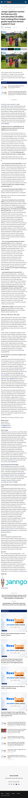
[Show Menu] (1, 2)
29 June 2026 (10, 733)
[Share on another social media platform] (24, 49)
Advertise (7, 793)
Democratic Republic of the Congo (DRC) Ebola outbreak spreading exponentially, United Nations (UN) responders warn (13, 713)
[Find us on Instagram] (13, 784)
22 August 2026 (11, 88)
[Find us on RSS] (18, 784)
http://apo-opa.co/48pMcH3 (8, 378)
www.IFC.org (24, 571)
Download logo (4, 588)
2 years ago (15, 27)
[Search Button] (25, 2)
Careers (13, 793)
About (2, 793)
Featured (5, 6)
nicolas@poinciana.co (6, 427)
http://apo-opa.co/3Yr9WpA (10, 482)
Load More (14, 99)
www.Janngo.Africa (12, 461)
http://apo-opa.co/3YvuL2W (11, 106)
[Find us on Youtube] (16, 784)
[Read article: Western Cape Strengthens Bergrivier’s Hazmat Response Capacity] (4, 87)
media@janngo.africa (6, 425)
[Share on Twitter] (11, 49)
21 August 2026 (11, 759)
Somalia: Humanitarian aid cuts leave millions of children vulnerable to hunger (16, 737)
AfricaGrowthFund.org (6, 530)
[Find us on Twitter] (11, 784)
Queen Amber (8, 27)
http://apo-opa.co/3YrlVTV (13, 466)
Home (2, 6)
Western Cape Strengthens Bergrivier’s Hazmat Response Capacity (16, 86)
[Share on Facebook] (4, 49)
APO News (4, 630)
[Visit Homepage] (7, 2)
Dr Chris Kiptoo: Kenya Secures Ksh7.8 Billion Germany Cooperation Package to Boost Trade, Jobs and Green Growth (16, 731)
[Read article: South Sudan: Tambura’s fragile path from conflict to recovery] (3, 751)
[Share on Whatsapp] (17, 49)
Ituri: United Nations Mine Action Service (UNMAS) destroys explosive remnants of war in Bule (17, 757)
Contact (18, 793)
